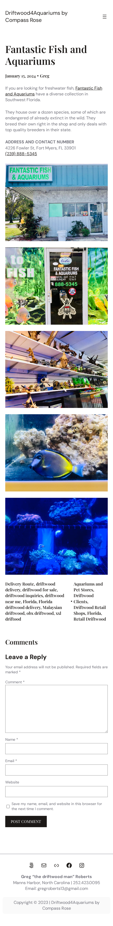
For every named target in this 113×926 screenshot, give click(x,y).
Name (11, 739)
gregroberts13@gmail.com (63, 888)
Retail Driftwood (90, 619)
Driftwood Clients (84, 598)
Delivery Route (19, 584)
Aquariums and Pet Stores (88, 586)
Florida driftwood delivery (28, 604)
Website (12, 782)
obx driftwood (40, 613)
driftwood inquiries (24, 595)
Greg (44, 76)
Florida (30, 601)
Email (11, 760)
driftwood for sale (39, 589)
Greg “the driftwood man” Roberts (56, 876)
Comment (15, 682)
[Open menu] (104, 16)
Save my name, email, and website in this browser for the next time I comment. (57, 806)
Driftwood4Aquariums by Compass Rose (36, 16)
